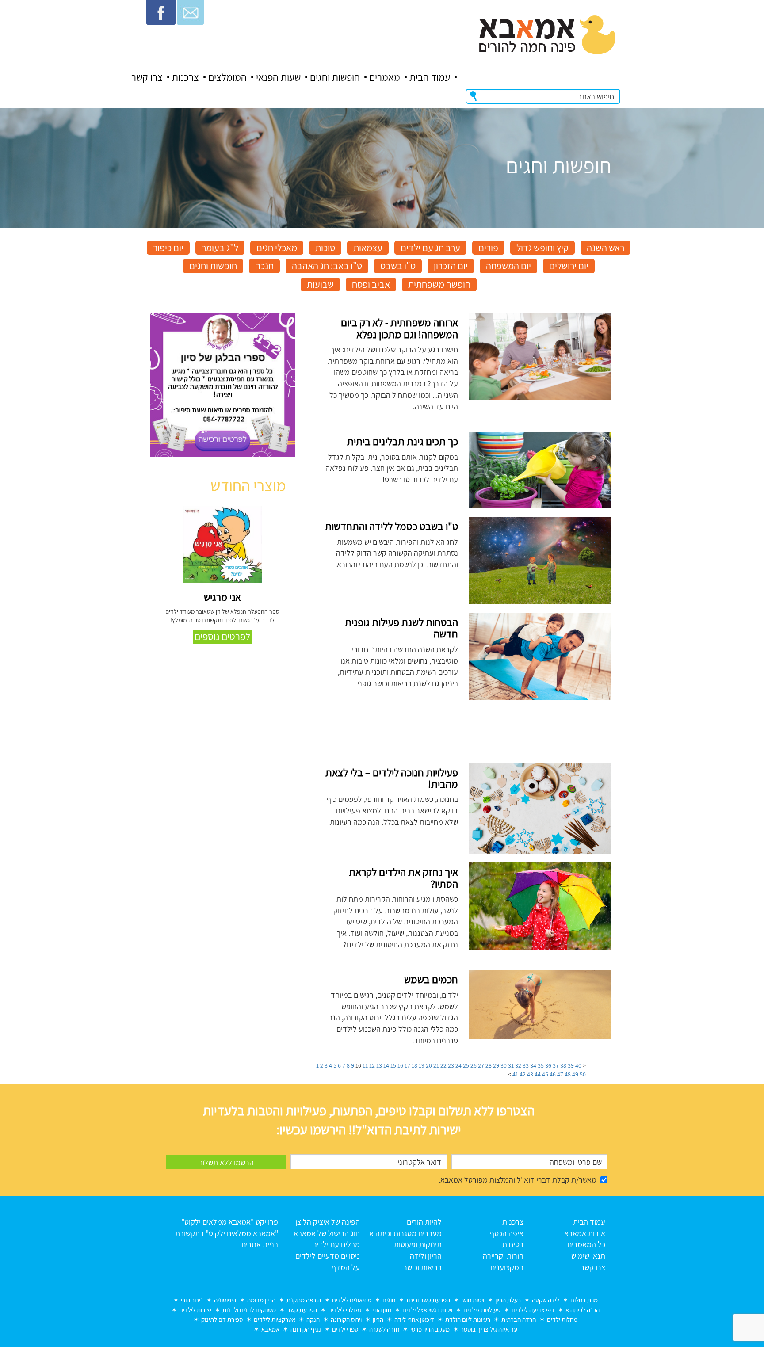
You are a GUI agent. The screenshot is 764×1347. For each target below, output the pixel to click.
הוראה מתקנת (303, 1300)
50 (583, 1074)
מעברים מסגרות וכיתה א (405, 1233)
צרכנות (185, 77)
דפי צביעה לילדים (533, 1309)
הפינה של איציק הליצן (327, 1222)
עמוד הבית (429, 77)
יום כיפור (168, 247)
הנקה (313, 1319)
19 (421, 1065)
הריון (378, 1319)
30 (503, 1065)
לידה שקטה (545, 1300)
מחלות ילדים (562, 1319)
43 (530, 1074)
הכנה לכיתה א (582, 1309)
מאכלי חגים (276, 247)
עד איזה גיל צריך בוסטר (489, 1329)
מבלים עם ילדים (336, 1244)
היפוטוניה (225, 1300)
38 (563, 1065)
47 (560, 1074)
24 (458, 1065)
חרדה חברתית (518, 1319)
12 (372, 1065)
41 (515, 1074)
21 (436, 1065)
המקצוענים (506, 1267)
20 (429, 1065)
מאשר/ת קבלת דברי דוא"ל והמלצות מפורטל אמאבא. (517, 1180)
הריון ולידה (426, 1256)
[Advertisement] (222, 949)
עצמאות (367, 247)
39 (571, 1065)
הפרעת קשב (302, 1309)
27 (481, 1065)
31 (511, 1065)
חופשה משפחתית (439, 284)
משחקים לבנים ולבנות (249, 1309)
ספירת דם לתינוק (222, 1319)
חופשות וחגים (335, 77)
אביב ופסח (371, 284)
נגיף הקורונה (305, 1329)
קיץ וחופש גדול (542, 247)
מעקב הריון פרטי (430, 1329)
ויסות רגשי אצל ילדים (427, 1309)
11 (365, 1065)
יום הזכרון (451, 265)
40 (578, 1065)
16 (400, 1065)
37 (556, 1065)
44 (538, 1074)
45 (545, 1074)
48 (568, 1074)
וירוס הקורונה (346, 1319)
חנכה (264, 265)
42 (523, 1074)
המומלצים (227, 77)
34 (533, 1065)
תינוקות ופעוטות (418, 1244)
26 (473, 1065)
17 (407, 1065)
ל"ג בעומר (220, 247)
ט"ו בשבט (398, 265)
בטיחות (512, 1244)
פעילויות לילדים (481, 1309)
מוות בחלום (584, 1300)
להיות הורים (424, 1222)
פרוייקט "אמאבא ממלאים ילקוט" (229, 1222)
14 (386, 1065)
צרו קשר (147, 77)
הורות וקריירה (503, 1256)
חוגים (388, 1300)
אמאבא (270, 1329)
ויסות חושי (472, 1300)
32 (518, 1065)
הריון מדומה (261, 1300)
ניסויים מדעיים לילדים (327, 1256)
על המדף (346, 1267)
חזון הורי (381, 1309)
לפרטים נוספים (222, 636)
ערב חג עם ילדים (430, 247)
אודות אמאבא (584, 1233)
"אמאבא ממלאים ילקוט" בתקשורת (226, 1233)
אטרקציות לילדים (274, 1319)
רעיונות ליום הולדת (467, 1319)
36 (548, 1065)
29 (496, 1065)
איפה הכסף (506, 1233)
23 (451, 1065)
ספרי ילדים (345, 1329)
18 (414, 1065)
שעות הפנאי (278, 77)
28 (488, 1065)
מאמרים (384, 77)
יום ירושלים (568, 265)
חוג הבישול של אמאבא (327, 1233)
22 (443, 1065)
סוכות (325, 247)
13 (379, 1065)
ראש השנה (605, 247)
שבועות (320, 284)
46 (553, 1074)
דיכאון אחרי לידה (414, 1319)
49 (575, 1074)
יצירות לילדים (195, 1309)
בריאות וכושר (422, 1267)
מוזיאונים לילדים (351, 1300)
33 (526, 1065)
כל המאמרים (586, 1244)
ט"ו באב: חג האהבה (327, 265)
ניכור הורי (192, 1300)
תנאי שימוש (588, 1256)
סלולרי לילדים (344, 1309)
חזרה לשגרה (384, 1329)
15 (393, 1065)
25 (466, 1065)
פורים (488, 247)
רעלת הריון (508, 1300)
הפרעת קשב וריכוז (428, 1300)
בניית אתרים (259, 1244)
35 (541, 1065)
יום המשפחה (508, 265)
